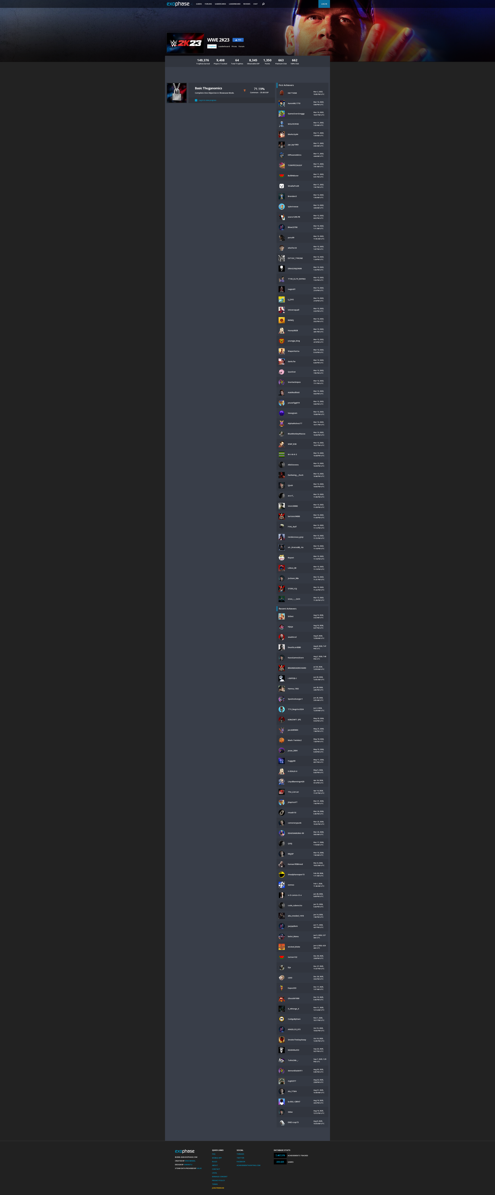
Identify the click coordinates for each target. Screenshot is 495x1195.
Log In (324, 4)
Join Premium (218, 1188)
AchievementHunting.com (248, 1165)
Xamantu (188, 1164)
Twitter (240, 1158)
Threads (240, 1154)
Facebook (241, 1161)
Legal (214, 1173)
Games (199, 4)
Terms (215, 1184)
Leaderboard (234, 4)
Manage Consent (220, 1176)
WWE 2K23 (218, 40)
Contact (216, 1169)
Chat (255, 4)
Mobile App (217, 1158)
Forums (208, 4)
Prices (234, 46)
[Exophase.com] (180, 4)
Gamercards (220, 4)
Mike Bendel (190, 1161)
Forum (241, 46)
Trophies (212, 46)
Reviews (246, 4)
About (215, 1165)
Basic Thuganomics (208, 88)
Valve (199, 1168)
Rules (214, 1161)
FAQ (213, 1154)
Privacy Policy (218, 1180)
